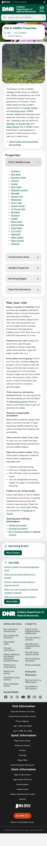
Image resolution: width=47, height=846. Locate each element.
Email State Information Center (22, 716)
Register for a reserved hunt (10, 666)
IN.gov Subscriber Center (11, 684)
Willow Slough (12, 126)
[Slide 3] (26, 79)
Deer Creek (16, 187)
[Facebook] (6, 697)
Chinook (15, 180)
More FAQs (12, 601)
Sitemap (22, 755)
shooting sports (18, 111)
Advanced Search (22, 745)
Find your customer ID (9, 649)
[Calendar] (40, 697)
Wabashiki (15, 234)
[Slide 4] (31, 79)
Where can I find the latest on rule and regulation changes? (21, 591)
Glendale (10, 123)
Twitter (9, 513)
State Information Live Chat (22, 711)
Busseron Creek (18, 177)
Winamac (15, 243)
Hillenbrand (16, 199)
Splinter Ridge (17, 224)
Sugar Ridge (16, 228)
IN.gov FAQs (22, 760)
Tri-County (16, 231)
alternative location (18, 401)
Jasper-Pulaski (18, 206)
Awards (22, 799)
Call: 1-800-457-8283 (22, 726)
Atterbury (15, 171)
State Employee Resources (22, 765)
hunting (26, 108)
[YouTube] (23, 697)
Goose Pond (17, 196)
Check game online (9, 642)
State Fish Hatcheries (19, 289)
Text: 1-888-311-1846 (22, 731)
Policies (22, 750)
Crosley (14, 183)
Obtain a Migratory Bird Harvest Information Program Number (12, 657)
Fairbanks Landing (19, 190)
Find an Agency (22, 721)
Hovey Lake (16, 202)
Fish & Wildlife (20, 33)
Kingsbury (15, 215)
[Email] (34, 697)
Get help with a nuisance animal (32, 653)
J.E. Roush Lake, (23, 123)
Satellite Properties (18, 268)
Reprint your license (9, 672)
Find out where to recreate (33, 638)
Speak (22, 815)
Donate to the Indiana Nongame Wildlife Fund (32, 631)
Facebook (28, 510)
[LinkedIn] (29, 697)
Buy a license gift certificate (11, 636)
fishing (34, 108)
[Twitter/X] (11, 697)
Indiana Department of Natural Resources (26, 9)
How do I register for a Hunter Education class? (21, 568)
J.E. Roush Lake (18, 209)
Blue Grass (16, 174)
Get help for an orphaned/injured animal (32, 645)
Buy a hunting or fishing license (11, 630)
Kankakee (15, 212)
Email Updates (22, 784)
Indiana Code (22, 789)
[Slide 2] (21, 79)
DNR (9, 33)
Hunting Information (18, 528)
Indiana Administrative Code (22, 794)
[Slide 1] (16, 79)
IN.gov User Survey (22, 740)
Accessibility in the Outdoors (31, 687)
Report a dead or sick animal (32, 659)
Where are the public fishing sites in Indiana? (19, 576)
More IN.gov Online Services (12, 678)
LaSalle (14, 218)
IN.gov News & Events (22, 779)
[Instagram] (17, 697)
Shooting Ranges (17, 278)
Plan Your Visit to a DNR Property (33, 681)
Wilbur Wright (17, 237)
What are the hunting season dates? (20, 597)
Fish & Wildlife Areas (19, 162)
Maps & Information (22, 774)
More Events (13, 552)
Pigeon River (16, 221)
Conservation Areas (18, 257)
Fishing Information (18, 525)
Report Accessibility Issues (22, 822)
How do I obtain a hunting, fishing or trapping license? (19, 583)
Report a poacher (32, 665)
